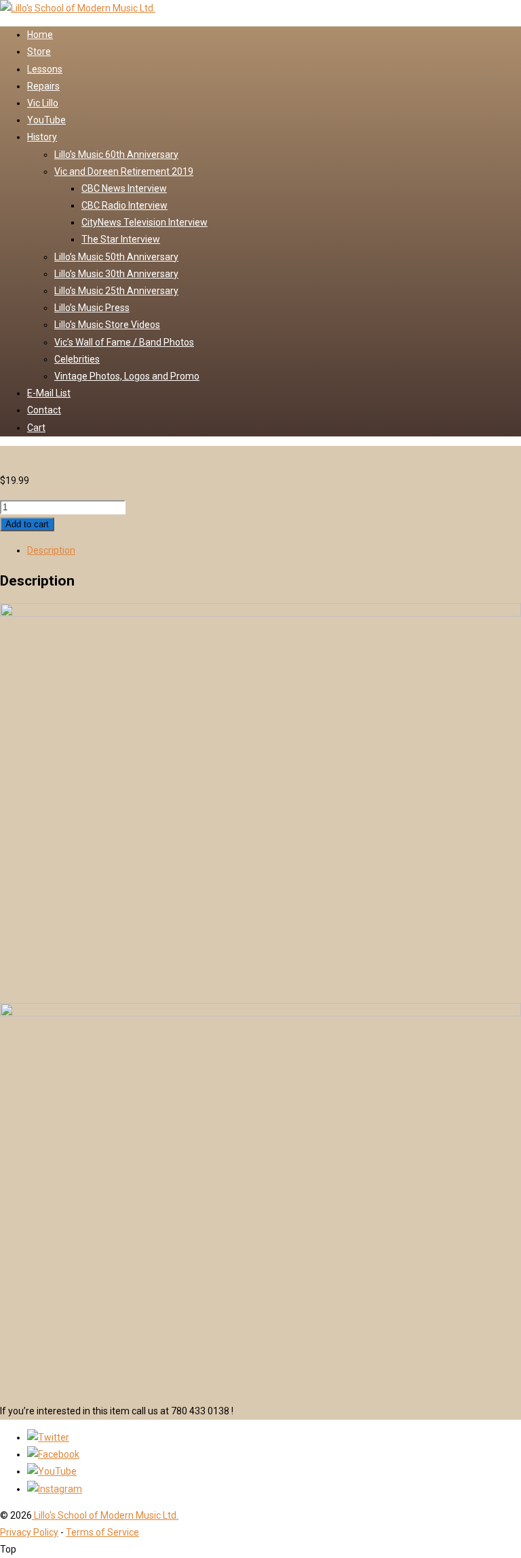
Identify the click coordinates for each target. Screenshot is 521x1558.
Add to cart (27, 524)
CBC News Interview (124, 188)
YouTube (46, 120)
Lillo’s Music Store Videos (107, 324)
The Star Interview (120, 239)
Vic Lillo (42, 103)
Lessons (44, 69)
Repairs (43, 86)
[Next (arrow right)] (497, 779)
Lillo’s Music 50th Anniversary (116, 256)
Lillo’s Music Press (92, 307)
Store (39, 51)
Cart (36, 427)
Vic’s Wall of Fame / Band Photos (124, 342)
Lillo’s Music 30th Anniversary (116, 273)
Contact (44, 410)
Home (40, 34)
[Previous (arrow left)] (23, 779)
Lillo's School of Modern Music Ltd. (105, 1515)
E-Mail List (49, 393)
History (42, 136)
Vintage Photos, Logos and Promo (126, 376)
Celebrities (77, 359)
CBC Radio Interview (124, 205)
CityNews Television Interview (144, 222)
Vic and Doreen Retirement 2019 (123, 171)
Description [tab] (51, 550)
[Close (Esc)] (476, 15)
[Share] (446, 15)
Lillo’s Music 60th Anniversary (116, 154)
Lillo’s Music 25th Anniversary (116, 290)
